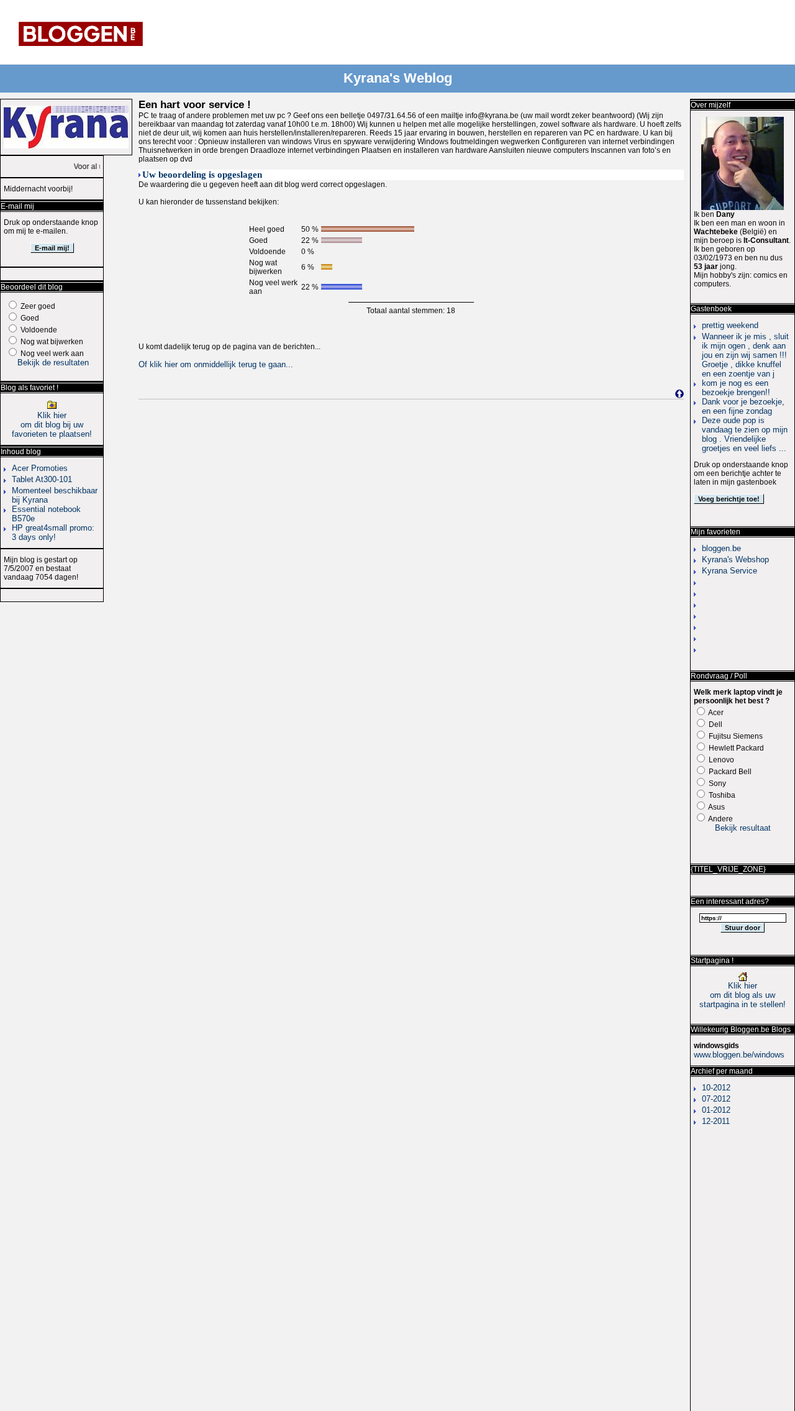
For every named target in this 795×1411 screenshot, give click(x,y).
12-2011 (716, 1121)
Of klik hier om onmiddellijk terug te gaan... (216, 364)
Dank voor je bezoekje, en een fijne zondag (743, 406)
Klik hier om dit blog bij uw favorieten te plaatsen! (52, 425)
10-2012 (716, 1087)
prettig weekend (730, 325)
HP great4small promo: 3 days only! (53, 532)
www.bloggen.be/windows (739, 1054)
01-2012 (716, 1110)
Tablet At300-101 (42, 479)
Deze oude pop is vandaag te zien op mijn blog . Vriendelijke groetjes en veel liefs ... (745, 434)
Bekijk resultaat (743, 828)
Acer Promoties (40, 468)
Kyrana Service (729, 570)
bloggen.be (721, 548)
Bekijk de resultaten (53, 362)
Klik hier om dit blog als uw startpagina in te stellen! (742, 995)
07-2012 (716, 1098)
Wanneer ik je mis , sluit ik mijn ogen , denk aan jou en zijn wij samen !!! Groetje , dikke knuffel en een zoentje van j (745, 355)
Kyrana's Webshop (735, 559)
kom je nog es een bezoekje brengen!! (736, 387)
